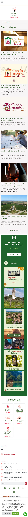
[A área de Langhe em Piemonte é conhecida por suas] (14, 319)
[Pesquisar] (26, 483)
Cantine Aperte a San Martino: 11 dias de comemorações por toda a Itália (13, 86)
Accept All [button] (15, 513)
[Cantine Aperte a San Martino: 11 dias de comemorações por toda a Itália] (14, 73)
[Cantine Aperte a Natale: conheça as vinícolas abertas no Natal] (14, 41)
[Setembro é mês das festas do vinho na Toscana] (14, 139)
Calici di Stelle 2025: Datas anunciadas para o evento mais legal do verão (13, 185)
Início (2, 21)
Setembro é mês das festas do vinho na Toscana (13, 152)
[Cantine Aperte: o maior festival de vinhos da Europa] (14, 205)
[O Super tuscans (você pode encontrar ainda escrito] (14, 277)
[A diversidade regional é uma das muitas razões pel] (14, 381)
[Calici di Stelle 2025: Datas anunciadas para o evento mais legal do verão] (14, 172)
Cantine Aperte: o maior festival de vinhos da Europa (14, 217)
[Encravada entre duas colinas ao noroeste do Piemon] (14, 360)
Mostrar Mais (14, 230)
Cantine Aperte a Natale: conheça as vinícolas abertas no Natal (12, 53)
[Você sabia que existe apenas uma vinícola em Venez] (14, 298)
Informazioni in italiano (9, 454)
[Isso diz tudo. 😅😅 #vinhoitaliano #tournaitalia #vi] (14, 339)
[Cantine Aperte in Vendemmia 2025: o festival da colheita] (14, 107)
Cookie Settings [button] (7, 513)
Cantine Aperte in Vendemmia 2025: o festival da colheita (12, 119)
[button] (2, 2)
